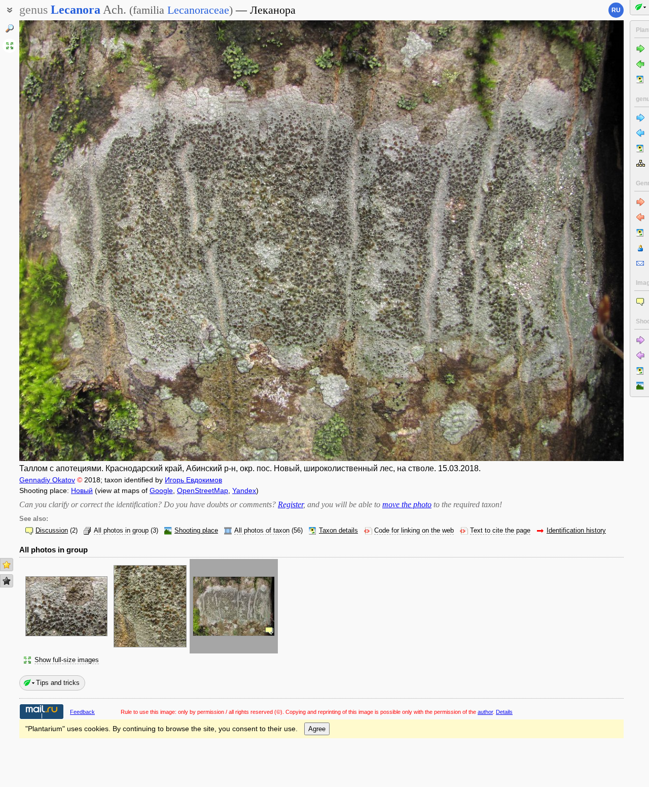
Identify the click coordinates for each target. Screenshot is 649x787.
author (485, 712)
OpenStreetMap (202, 490)
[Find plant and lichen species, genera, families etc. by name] (9, 28)
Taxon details (338, 530)
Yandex (244, 490)
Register (290, 504)
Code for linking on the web (414, 530)
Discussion (51, 530)
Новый (82, 490)
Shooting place (196, 530)
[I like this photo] (6, 564)
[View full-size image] (10, 46)
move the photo (406, 504)
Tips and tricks (58, 682)
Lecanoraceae (198, 10)
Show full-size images (66, 660)
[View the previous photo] (82, 240)
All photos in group (121, 530)
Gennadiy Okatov (47, 480)
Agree (317, 729)
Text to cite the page (500, 530)
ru (616, 10)
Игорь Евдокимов (193, 480)
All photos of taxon (262, 530)
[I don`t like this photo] (6, 580)
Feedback (82, 712)
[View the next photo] (560, 240)
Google (161, 490)
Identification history (576, 530)
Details (504, 712)
